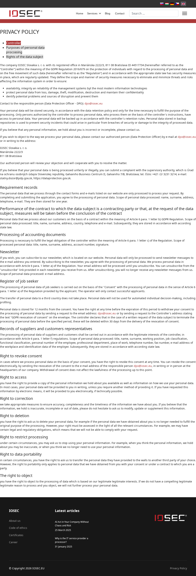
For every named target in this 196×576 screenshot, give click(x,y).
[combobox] (153, 13)
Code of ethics (18, 528)
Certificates (16, 535)
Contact (119, 13)
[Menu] (184, 13)
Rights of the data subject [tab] (24, 57)
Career (13, 542)
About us (14, 521)
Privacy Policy (178, 568)
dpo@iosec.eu (94, 103)
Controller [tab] (13, 43)
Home (79, 13)
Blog (107, 13)
